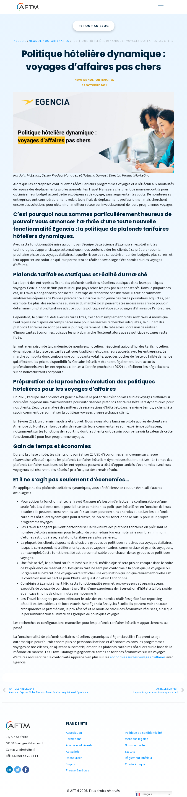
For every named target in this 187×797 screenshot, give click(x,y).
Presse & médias (77, 770)
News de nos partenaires (49, 40)
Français (146, 794)
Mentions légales (136, 739)
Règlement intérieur (138, 758)
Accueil (20, 40)
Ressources (74, 758)
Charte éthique (135, 764)
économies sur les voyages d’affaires (138, 657)
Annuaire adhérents (79, 745)
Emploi (70, 764)
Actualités (73, 751)
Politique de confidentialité (143, 733)
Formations (73, 739)
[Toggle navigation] (160, 7)
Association (74, 733)
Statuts (130, 751)
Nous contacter (135, 745)
